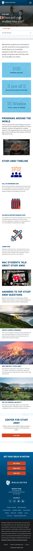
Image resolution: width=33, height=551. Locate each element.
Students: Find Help (11, 507)
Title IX (27, 544)
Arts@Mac (20, 513)
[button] (29, 147)
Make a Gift (16, 473)
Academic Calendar (16, 510)
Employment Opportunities (20, 515)
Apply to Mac (16, 468)
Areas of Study (26, 510)
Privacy (6, 544)
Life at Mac (6, 28)
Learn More (16, 435)
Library (26, 513)
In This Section (6, 33)
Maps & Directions (22, 507)
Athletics (7, 513)
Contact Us (9, 515)
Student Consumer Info (16, 544)
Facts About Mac (7, 510)
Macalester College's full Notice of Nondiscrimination (14, 540)
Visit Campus (16, 463)
